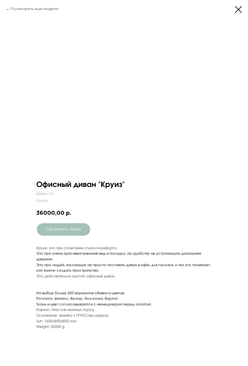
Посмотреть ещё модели (34, 8)
